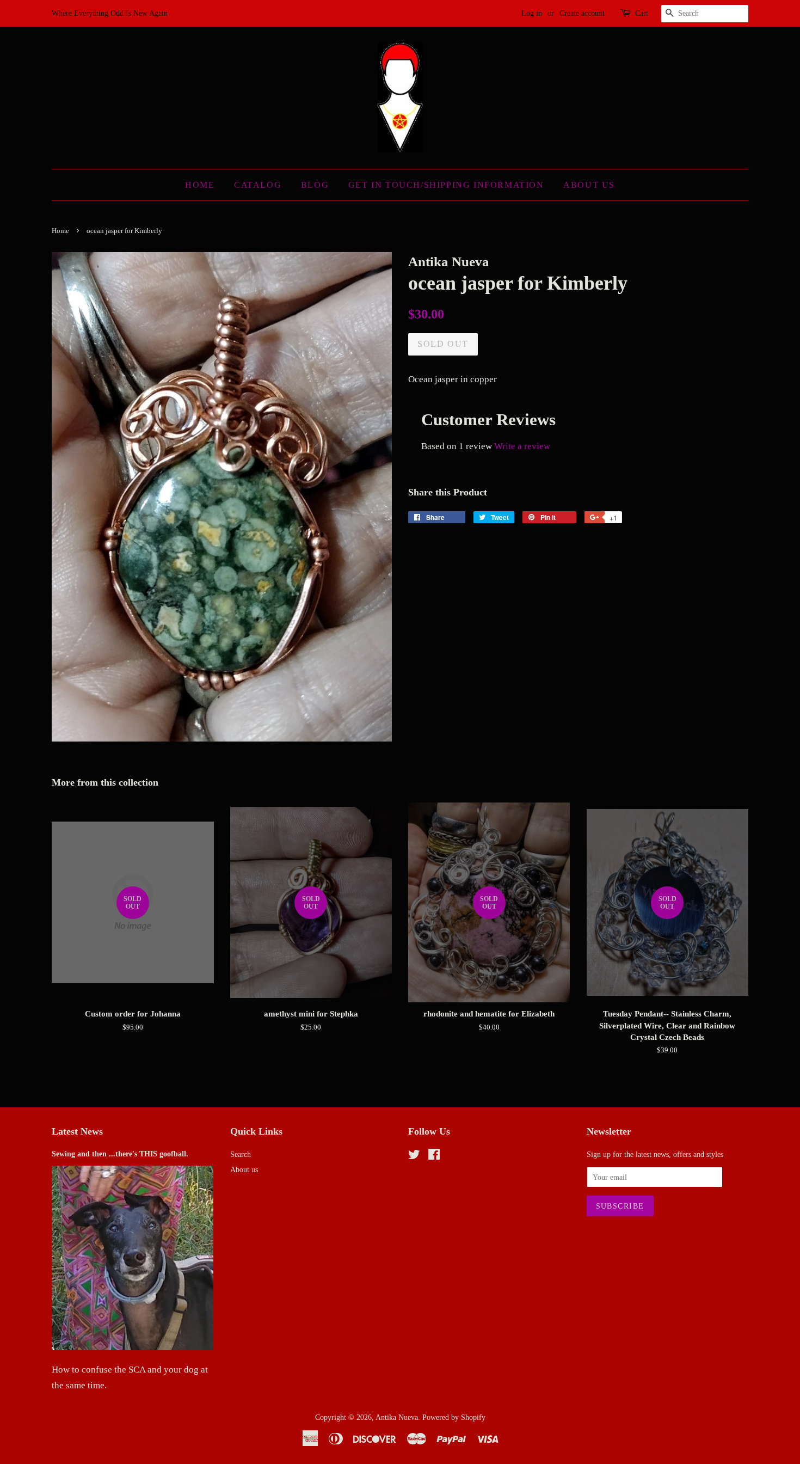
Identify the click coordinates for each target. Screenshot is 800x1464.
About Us (589, 184)
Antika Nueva (397, 1417)
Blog (315, 184)
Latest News (77, 1131)
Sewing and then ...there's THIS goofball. (120, 1153)
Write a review (522, 446)
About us (244, 1169)
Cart (641, 13)
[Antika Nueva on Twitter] (414, 1156)
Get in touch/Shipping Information (446, 184)
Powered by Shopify (453, 1417)
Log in (531, 13)
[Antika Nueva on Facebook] (434, 1156)
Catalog (257, 184)
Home (199, 184)
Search (240, 1154)
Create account (582, 13)
